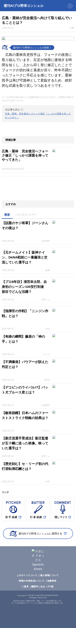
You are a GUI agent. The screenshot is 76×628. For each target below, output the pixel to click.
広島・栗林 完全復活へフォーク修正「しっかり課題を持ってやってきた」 (25, 155)
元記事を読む (38, 113)
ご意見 (25, 586)
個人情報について (49, 575)
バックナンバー (26, 214)
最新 (7, 214)
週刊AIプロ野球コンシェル (24, 6)
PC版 (51, 586)
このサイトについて (27, 575)
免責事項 (51, 581)
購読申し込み (38, 586)
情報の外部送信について (31, 581)
